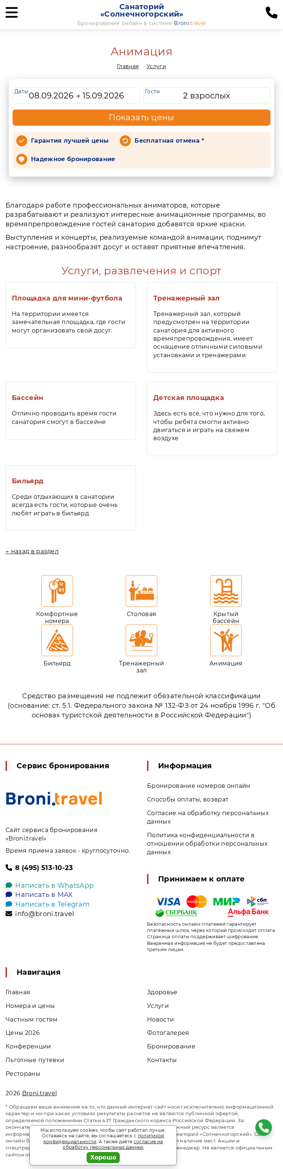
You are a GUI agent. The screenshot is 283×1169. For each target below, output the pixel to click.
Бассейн (27, 398)
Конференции (28, 1046)
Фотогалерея (168, 1032)
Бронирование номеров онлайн (199, 785)
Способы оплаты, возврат (187, 799)
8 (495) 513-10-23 (44, 868)
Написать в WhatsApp (54, 885)
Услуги (156, 66)
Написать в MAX (44, 895)
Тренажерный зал (186, 298)
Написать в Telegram (52, 904)
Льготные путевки (35, 1060)
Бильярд (27, 481)
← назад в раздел (32, 551)
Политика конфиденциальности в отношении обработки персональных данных (207, 844)
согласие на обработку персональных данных (113, 1144)
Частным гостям (31, 1019)
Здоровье (162, 992)
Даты (21, 91)
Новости (160, 1019)
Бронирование (171, 1046)
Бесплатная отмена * (169, 140)
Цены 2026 (23, 1032)
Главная (128, 66)
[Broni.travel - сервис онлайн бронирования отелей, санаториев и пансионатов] (54, 798)
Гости (152, 91)
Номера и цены (30, 1005)
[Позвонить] (271, 12)
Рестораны (23, 1073)
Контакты (162, 1060)
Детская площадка (188, 398)
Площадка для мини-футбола (67, 298)
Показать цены (141, 117)
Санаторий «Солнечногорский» (141, 10)
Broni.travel (39, 1093)
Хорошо (103, 1157)
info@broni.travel (44, 914)
